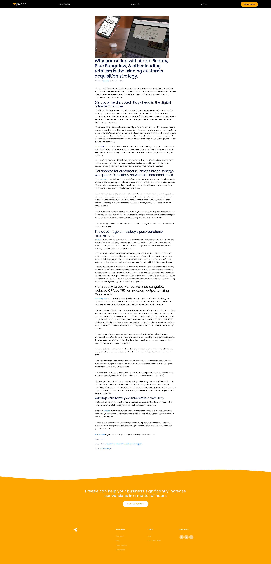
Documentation (154, 541)
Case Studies (121, 545)
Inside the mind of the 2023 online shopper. (125, 444)
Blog (118, 541)
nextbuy (98, 239)
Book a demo (249, 4)
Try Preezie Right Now (135, 504)
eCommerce (106, 448)
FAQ (149, 536)
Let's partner (100, 434)
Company (120, 536)
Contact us (120, 550)
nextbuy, (103, 179)
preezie (106, 81)
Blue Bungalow (101, 298)
